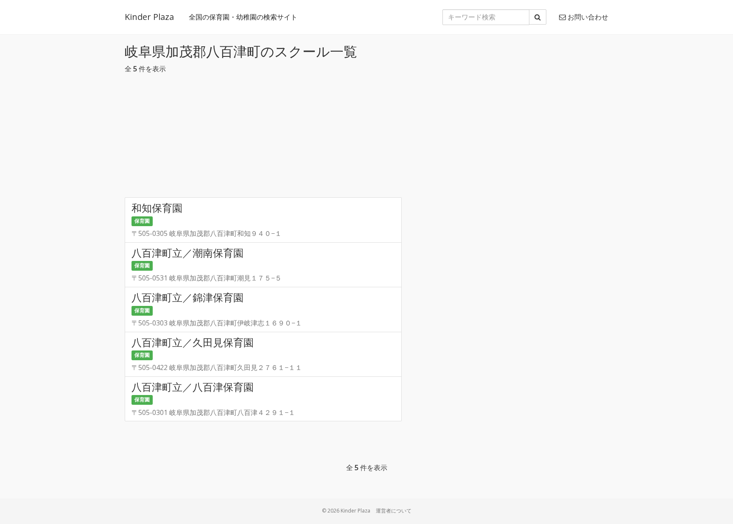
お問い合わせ (587, 17)
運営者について (393, 510)
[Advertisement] (366, 137)
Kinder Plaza (149, 16)
